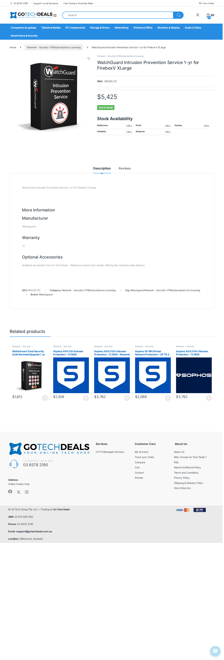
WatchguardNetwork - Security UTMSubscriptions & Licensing (165, 290)
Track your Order (144, 457)
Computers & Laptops (23, 27)
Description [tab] (102, 168)
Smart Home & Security (24, 35)
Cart (137, 467)
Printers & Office (143, 27)
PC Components (75, 27)
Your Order (208, 3)
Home (13, 47)
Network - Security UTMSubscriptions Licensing (54, 47)
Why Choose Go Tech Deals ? (190, 457)
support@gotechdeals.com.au (34, 531)
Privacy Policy (182, 477)
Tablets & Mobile (51, 27)
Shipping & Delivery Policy (188, 482)
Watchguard (46, 294)
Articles (139, 477)
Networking (121, 27)
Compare (140, 462)
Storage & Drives (100, 27)
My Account (141, 451)
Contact (139, 472)
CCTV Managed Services (110, 451)
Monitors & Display (169, 27)
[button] (88, 58)
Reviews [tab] (125, 168)
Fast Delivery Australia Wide (78, 3)
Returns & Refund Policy (187, 467)
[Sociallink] (10, 492)
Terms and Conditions (186, 472)
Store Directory (182, 488)
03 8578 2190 (20, 3)
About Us (179, 451)
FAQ (176, 462)
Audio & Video (193, 27)
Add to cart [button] (45, 398)
